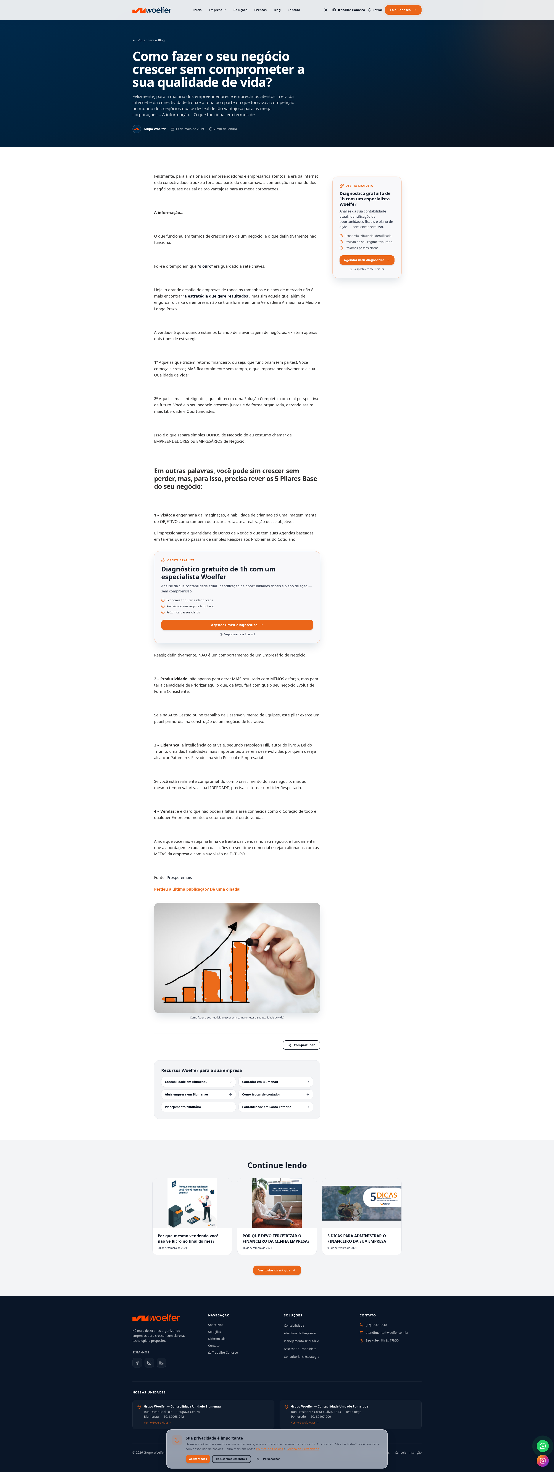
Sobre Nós (215, 1325)
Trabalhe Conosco (351, 10)
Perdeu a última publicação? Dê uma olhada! (197, 889)
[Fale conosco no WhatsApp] (543, 1446)
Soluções (240, 10)
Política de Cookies (269, 1449)
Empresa (215, 10)
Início (197, 10)
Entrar (377, 10)
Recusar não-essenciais (231, 1459)
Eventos (260, 10)
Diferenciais (216, 1339)
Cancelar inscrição (408, 1452)
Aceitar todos (198, 1459)
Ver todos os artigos (274, 1270)
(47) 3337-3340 (376, 1325)
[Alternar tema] (326, 10)
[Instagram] (149, 1362)
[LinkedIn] (161, 1362)
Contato (294, 10)
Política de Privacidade (303, 1449)
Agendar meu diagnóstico (234, 625)
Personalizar (271, 1459)
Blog (277, 10)
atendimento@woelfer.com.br (387, 1332)
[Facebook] (137, 1362)
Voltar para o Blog (151, 40)
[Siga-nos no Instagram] (543, 1461)
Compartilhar (304, 1045)
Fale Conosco (400, 10)
